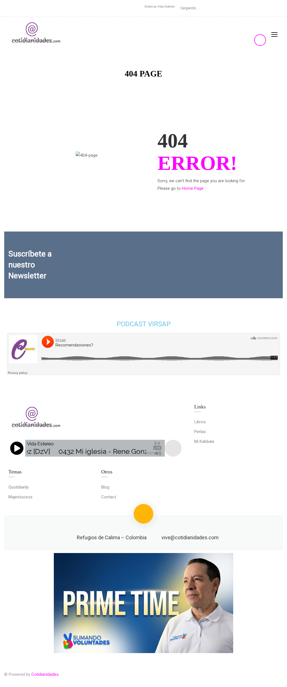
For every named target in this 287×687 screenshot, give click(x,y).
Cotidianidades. (45, 674)
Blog (105, 487)
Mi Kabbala (204, 441)
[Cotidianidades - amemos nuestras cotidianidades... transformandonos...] (36, 34)
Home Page (192, 188)
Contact (108, 496)
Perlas (200, 431)
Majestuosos (20, 496)
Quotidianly (18, 487)
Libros (200, 421)
